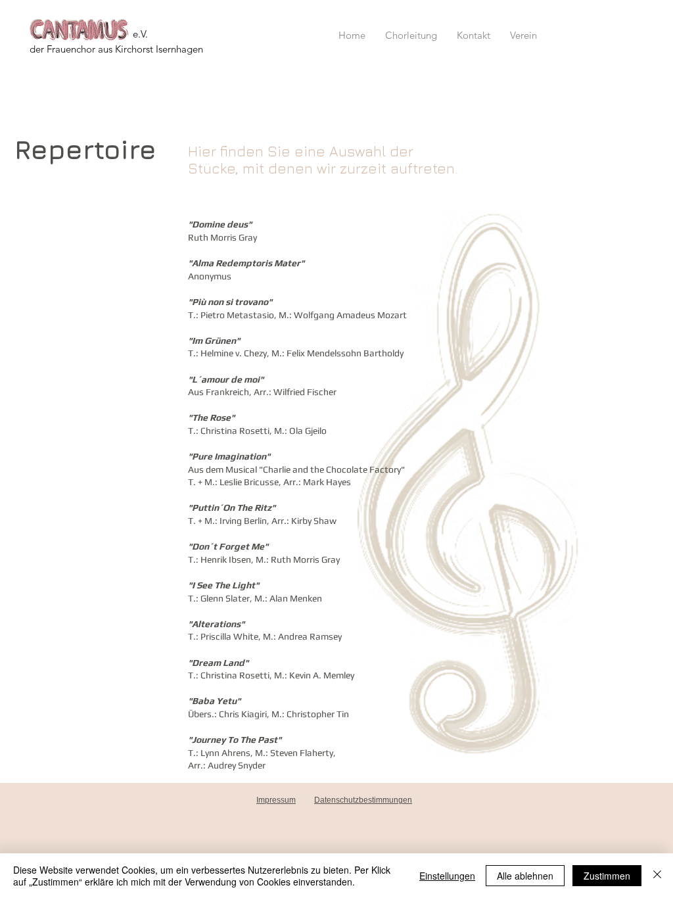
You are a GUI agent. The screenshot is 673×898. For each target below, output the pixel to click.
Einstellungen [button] (447, 875)
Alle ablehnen (525, 875)
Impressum (276, 800)
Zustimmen (607, 875)
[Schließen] (657, 875)
